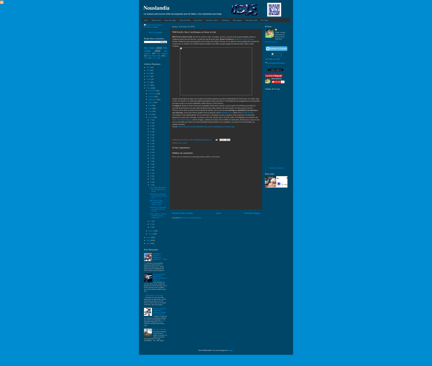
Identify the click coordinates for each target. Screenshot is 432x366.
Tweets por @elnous (276, 168)
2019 (148, 70)
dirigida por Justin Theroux (244, 39)
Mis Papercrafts (251, 20)
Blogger (230, 350)
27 (151, 129)
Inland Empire (248, 113)
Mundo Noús (156, 20)
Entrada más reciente (182, 213)
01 (151, 227)
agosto (151, 102)
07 (151, 179)
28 (151, 126)
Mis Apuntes (237, 20)
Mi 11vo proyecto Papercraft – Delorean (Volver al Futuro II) (160, 277)
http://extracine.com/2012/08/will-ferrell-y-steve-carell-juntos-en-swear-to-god (206, 127)
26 (151, 132)
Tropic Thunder (177, 120)
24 (151, 138)
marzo (150, 117)
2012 (148, 237)
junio (150, 108)
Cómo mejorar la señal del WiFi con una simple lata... (158, 215)
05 (151, 185)
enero (150, 234)
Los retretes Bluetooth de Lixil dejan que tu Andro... (158, 189)
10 (151, 173)
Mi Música (225, 20)
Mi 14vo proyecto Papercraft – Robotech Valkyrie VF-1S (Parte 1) (159, 311)
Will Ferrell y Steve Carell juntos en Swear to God (156, 202)
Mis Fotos (149, 48)
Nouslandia (156, 7)
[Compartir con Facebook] (227, 140)
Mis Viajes (264, 20)
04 (151, 221)
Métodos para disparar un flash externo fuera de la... (158, 196)
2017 (148, 76)
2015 (148, 82)
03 (151, 224)
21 (151, 143)
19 (151, 149)
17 (151, 155)
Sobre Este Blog (170, 20)
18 (151, 152)
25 (151, 135)
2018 (148, 73)
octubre (151, 97)
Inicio (146, 20)
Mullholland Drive (226, 113)
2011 (148, 240)
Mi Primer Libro (212, 20)
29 (151, 123)
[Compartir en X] (225, 140)
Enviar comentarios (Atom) (191, 218)
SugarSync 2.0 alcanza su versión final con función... (158, 209)
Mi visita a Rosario (159, 329)
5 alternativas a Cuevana (154, 295)
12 (151, 167)
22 (151, 140)
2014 (148, 85)
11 (151, 170)
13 (151, 164)
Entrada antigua (252, 213)
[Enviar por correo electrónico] (220, 140)
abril (150, 114)
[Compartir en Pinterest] (229, 140)
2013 (148, 88)
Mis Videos (162, 53)
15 (151, 158)
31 (151, 120)
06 (151, 182)
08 (151, 176)
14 (151, 161)
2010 (148, 243)
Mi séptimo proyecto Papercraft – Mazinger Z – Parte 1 (160, 257)
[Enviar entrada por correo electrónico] (216, 140)
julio (150, 105)
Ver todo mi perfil (271, 42)
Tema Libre (198, 20)
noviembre (152, 94)
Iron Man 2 (187, 120)
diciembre (152, 91)
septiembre (152, 99)
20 (151, 146)
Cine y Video (182, 143)
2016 (148, 79)
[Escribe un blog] (223, 140)
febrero (151, 231)
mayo (150, 111)
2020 (148, 67)
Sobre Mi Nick (185, 20)
